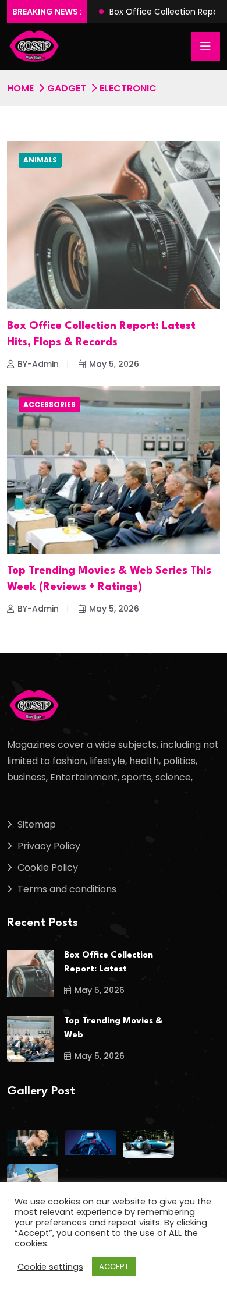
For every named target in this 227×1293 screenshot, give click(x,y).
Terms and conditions (66, 889)
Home (20, 88)
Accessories (49, 404)
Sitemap (36, 824)
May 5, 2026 (114, 364)
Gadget (66, 88)
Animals (40, 160)
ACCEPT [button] (114, 1266)
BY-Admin (38, 364)
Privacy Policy (48, 846)
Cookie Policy (47, 867)
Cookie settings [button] (50, 1267)
